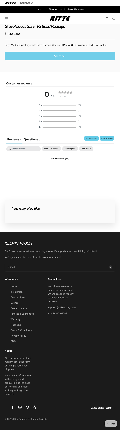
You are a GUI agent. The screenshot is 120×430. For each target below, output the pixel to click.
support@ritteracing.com (62, 307)
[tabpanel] (60, 168)
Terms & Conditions (21, 330)
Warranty (15, 319)
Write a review (107, 138)
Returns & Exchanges (22, 313)
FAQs (13, 341)
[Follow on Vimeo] (27, 407)
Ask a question (91, 138)
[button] (60, 105)
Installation (17, 291)
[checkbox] (86, 148)
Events (14, 302)
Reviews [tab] (14, 139)
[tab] (32, 139)
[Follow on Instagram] (20, 407)
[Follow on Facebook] (12, 407)
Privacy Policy (18, 335)
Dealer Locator (19, 308)
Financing (16, 324)
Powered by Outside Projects (33, 419)
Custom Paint (18, 297)
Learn (14, 286)
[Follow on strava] (35, 408)
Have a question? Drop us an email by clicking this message (60, 9)
